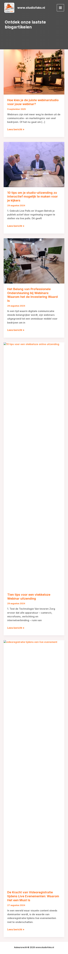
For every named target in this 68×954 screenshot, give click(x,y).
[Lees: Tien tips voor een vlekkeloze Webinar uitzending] (34, 465)
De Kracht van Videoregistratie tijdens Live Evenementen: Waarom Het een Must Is (33, 896)
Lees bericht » (15, 129)
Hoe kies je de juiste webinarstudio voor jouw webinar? (33, 102)
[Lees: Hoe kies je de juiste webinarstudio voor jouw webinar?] (34, 71)
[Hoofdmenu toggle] (60, 7)
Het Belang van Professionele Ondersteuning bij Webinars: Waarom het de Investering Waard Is (32, 294)
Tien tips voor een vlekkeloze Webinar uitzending (28, 596)
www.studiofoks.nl (31, 7)
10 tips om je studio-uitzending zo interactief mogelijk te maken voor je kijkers (32, 196)
